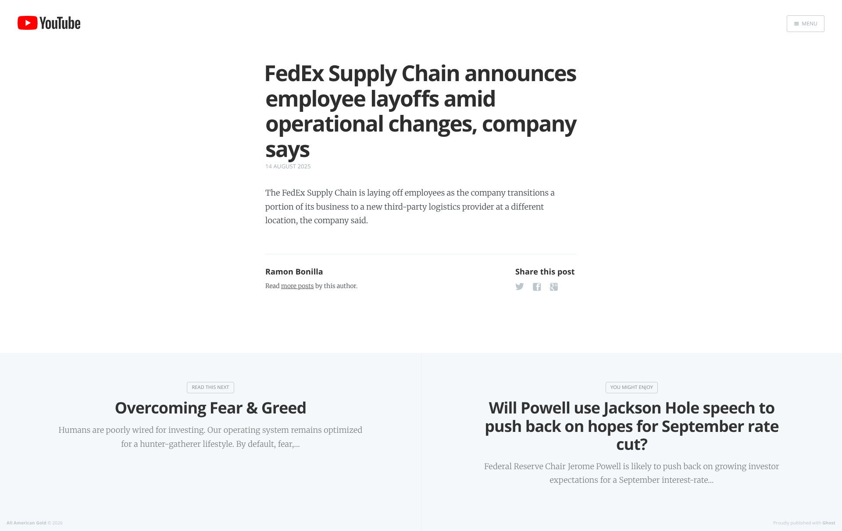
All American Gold (26, 523)
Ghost (828, 523)
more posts (297, 286)
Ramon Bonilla (294, 272)
